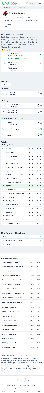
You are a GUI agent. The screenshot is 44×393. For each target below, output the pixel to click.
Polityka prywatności (24, 385)
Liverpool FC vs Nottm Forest (10, 289)
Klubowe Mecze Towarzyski (13, 118)
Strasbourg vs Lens (8, 329)
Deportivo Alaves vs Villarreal (11, 284)
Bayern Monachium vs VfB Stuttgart (12, 266)
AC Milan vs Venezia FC (9, 271)
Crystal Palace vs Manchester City (12, 280)
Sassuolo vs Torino (7, 338)
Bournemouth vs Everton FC (10, 320)
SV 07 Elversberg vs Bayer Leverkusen (13, 293)
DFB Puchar (8, 89)
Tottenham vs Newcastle (9, 334)
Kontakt (14, 385)
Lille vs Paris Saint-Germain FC (11, 275)
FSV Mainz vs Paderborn (9, 307)
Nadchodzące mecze (9, 259)
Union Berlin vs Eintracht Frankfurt (12, 302)
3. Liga (6, 50)
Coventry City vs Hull (8, 316)
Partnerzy (34, 385)
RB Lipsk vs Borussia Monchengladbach (13, 297)
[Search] (26, 3)
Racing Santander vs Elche (10, 262)
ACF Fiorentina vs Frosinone (10, 343)
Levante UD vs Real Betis (9, 325)
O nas (8, 385)
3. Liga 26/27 (8, 145)
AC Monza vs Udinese (8, 347)
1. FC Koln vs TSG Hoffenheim (11, 312)
